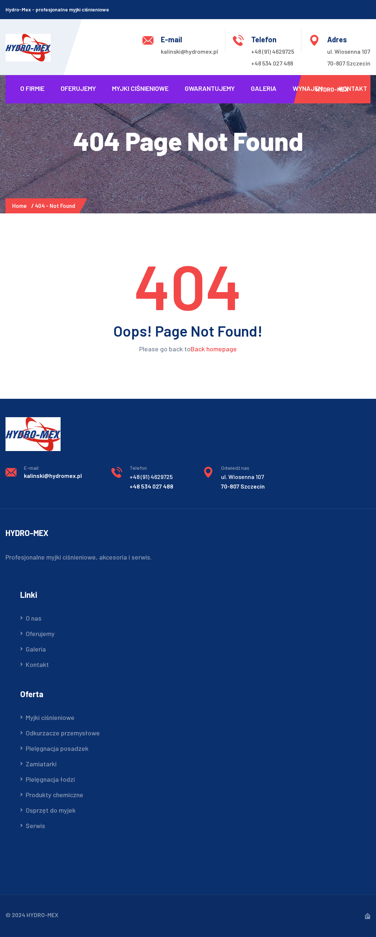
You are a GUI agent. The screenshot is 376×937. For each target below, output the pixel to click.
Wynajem (308, 88)
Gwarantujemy (210, 88)
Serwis (35, 825)
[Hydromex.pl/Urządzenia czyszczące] (28, 47)
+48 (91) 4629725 (272, 51)
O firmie (32, 88)
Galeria (263, 88)
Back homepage (214, 348)
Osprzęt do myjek (51, 810)
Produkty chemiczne (54, 795)
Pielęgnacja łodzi (50, 779)
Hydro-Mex (332, 89)
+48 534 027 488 (272, 63)
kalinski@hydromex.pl (189, 51)
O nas (33, 618)
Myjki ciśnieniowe (140, 88)
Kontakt (353, 88)
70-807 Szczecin (348, 63)
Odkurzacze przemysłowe (63, 733)
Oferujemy (78, 88)
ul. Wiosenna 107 (348, 51)
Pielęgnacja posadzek (57, 748)
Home (20, 205)
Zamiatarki (41, 764)
